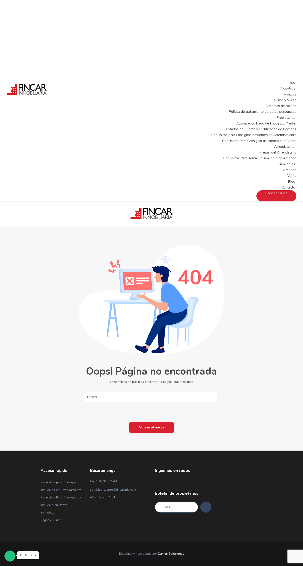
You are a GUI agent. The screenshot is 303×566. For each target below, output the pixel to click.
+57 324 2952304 (102, 497)
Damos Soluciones (171, 554)
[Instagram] (163, 481)
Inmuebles (48, 512)
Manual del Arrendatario (277, 152)
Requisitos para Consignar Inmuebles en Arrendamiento (253, 134)
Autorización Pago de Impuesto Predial (266, 123)
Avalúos (290, 94)
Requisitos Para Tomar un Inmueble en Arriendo (259, 158)
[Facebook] (156, 481)
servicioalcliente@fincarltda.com (113, 490)
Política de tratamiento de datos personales (262, 111)
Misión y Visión (284, 100)
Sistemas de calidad (281, 105)
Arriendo (289, 169)
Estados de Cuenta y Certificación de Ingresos (261, 129)
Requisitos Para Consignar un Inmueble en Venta (259, 140)
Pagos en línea (51, 520)
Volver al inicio (151, 427)
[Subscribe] (205, 507)
